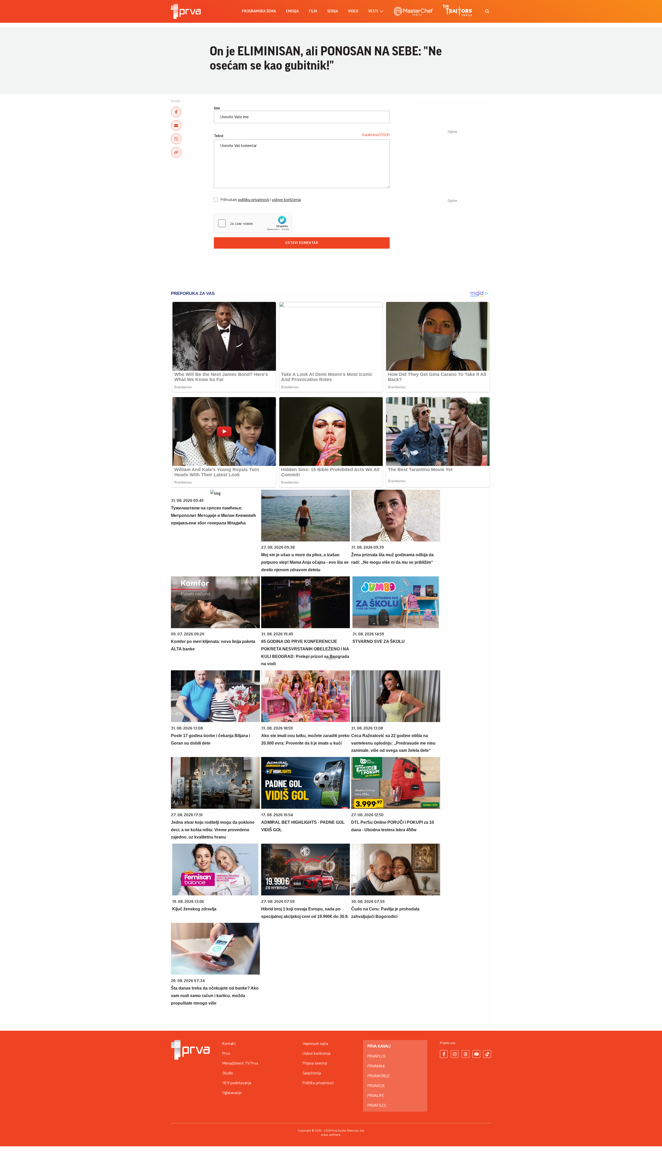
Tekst (219, 136)
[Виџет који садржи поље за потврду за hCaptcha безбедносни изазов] (253, 223)
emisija (292, 11)
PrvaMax (376, 1066)
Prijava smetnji (315, 1063)
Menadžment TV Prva (240, 1063)
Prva (226, 1053)
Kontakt (229, 1044)
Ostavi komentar (301, 243)
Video (353, 11)
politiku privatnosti (253, 200)
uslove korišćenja (286, 200)
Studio (227, 1073)
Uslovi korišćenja (316, 1053)
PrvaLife (375, 1096)
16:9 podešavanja (236, 1083)
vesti (373, 11)
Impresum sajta (315, 1044)
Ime (217, 108)
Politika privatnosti (318, 1083)
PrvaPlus (376, 1056)
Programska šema (259, 11)
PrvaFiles (376, 1105)
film (313, 11)
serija (332, 11)
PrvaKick (376, 1086)
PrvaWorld (378, 1076)
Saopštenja (312, 1073)
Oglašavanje (232, 1093)
